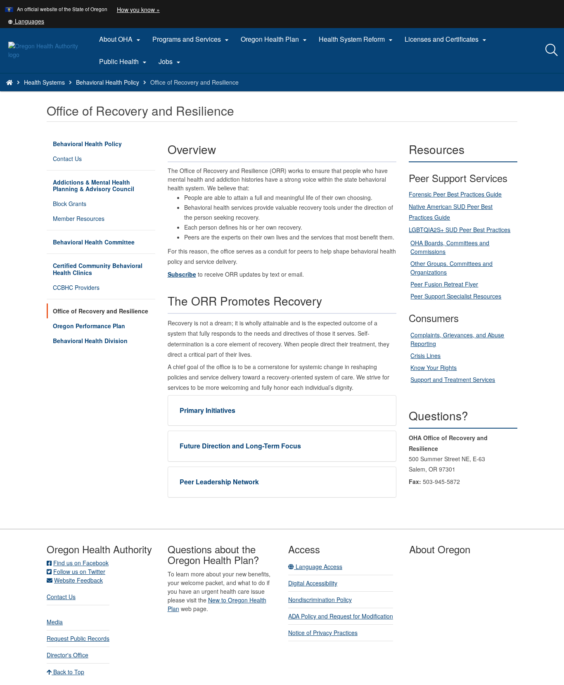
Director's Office (67, 655)
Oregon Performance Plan (89, 326)
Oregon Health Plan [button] (275, 39)
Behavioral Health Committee (94, 242)
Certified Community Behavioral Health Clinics (97, 268)
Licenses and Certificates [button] (446, 39)
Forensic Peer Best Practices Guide (455, 194)
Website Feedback (78, 580)
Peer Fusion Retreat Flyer (444, 284)
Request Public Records (78, 638)
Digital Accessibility (312, 583)
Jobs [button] (170, 61)
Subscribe (182, 274)
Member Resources (78, 218)
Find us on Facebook (81, 563)
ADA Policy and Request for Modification (340, 616)
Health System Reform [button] (357, 39)
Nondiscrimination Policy (320, 599)
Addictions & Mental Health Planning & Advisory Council (93, 185)
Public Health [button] (124, 61)
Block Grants (69, 203)
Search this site (90, 92)
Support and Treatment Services (452, 379)
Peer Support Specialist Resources (455, 296)
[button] (26, 21)
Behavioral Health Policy (107, 82)
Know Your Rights (433, 367)
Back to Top (68, 672)
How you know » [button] (138, 9)
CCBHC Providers (76, 287)
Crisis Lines (425, 355)
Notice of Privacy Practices (323, 632)
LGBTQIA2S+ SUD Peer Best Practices (459, 229)
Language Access (318, 566)
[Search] (551, 50)
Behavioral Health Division (90, 341)
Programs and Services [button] (191, 39)
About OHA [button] (120, 39)
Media (55, 622)
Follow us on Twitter (79, 571)
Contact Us (67, 158)
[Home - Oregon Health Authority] (9, 82)
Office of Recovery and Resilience (100, 311)
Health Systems (44, 82)
